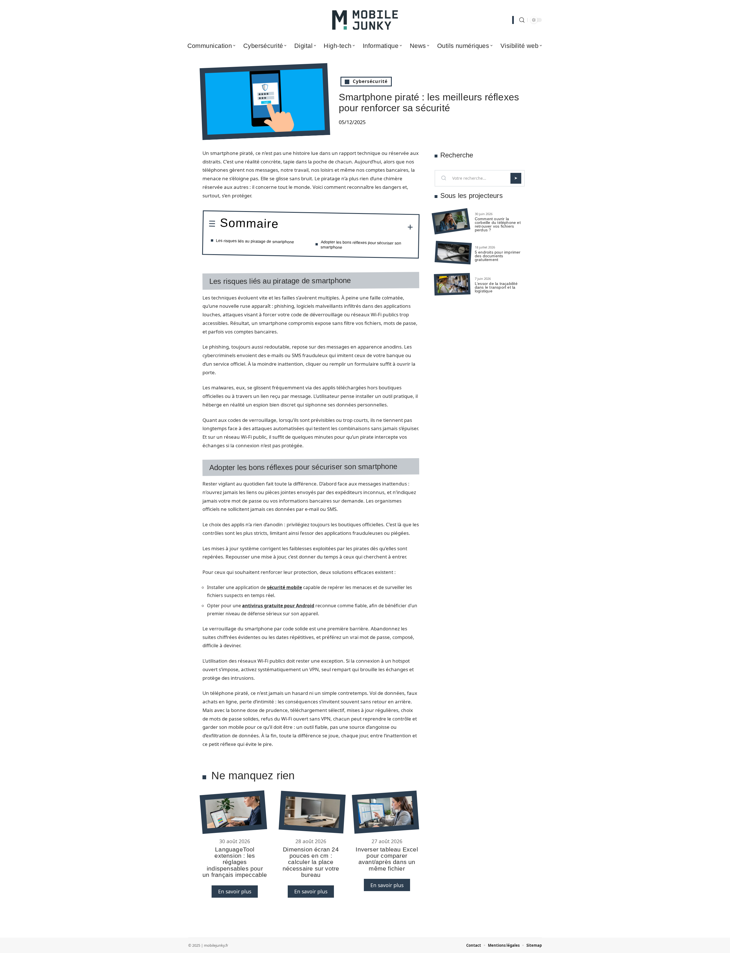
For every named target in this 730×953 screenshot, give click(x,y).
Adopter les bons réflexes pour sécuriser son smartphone (361, 245)
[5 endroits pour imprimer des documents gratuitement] (453, 253)
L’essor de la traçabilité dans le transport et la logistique (496, 287)
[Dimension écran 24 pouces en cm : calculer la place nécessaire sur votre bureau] (312, 812)
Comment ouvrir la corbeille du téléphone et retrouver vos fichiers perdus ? (498, 224)
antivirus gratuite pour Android (278, 605)
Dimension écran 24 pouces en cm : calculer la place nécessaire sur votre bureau (311, 862)
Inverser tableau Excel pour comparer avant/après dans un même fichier (387, 859)
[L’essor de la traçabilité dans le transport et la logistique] (452, 284)
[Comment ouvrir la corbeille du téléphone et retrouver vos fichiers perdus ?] (451, 221)
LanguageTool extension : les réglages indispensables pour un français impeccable (234, 862)
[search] (521, 20)
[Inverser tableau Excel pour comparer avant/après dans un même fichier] (385, 811)
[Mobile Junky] (365, 20)
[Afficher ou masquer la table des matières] (346, 226)
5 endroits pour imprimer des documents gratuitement (498, 256)
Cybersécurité (370, 81)
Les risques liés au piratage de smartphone (255, 241)
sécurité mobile (284, 587)
